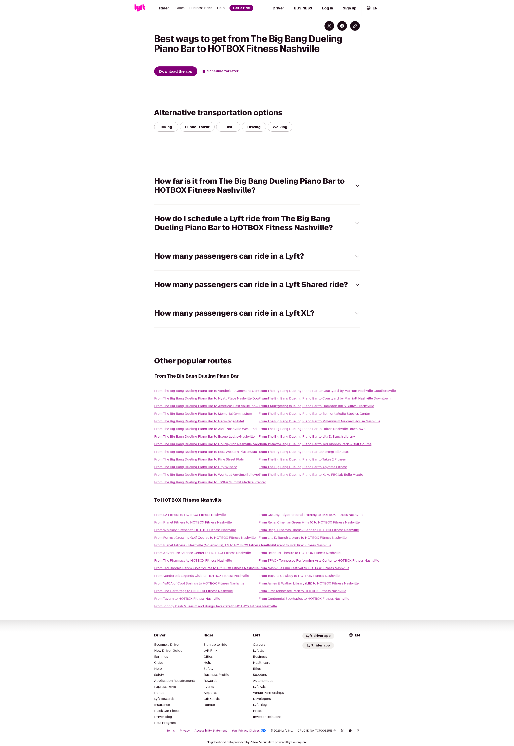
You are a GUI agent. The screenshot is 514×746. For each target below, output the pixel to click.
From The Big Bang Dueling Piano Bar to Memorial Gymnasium (203, 413)
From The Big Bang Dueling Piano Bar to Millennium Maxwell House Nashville (319, 421)
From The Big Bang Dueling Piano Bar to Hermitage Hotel (199, 421)
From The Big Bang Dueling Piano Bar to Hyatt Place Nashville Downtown (211, 398)
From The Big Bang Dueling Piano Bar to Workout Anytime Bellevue (207, 474)
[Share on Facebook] (342, 26)
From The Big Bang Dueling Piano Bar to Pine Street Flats (199, 459)
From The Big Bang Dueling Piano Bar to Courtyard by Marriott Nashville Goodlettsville (327, 390)
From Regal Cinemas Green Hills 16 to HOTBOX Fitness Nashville (309, 522)
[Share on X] (329, 26)
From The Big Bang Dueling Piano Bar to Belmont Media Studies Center (314, 413)
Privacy (185, 731)
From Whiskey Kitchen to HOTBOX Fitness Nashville (195, 530)
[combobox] (371, 8)
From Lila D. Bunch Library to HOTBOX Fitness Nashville (303, 537)
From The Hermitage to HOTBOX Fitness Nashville (193, 591)
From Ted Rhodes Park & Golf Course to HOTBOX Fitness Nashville (206, 568)
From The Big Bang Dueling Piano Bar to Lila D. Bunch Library (307, 436)
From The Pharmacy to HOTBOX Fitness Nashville (193, 560)
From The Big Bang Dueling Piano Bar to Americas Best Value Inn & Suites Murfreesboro (223, 406)
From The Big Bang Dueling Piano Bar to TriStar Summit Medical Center (210, 482)
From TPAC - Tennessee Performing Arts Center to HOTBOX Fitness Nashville (319, 560)
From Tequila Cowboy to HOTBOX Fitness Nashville (299, 575)
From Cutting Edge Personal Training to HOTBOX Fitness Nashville (311, 514)
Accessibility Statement (211, 731)
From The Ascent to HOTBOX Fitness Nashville (295, 545)
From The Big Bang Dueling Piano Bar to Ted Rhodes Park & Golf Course (315, 444)
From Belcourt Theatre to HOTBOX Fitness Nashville (300, 553)
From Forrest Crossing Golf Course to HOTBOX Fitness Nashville (205, 537)
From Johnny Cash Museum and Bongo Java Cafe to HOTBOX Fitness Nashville (215, 606)
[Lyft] (139, 8)
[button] (257, 186)
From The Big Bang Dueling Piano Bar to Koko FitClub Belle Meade (311, 474)
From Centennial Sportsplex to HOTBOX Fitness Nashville (304, 598)
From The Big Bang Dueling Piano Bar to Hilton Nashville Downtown (312, 429)
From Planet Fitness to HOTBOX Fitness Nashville (193, 522)
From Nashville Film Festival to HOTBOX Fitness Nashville (304, 568)
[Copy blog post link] (355, 26)
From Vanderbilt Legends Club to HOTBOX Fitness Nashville (201, 575)
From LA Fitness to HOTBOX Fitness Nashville (190, 514)
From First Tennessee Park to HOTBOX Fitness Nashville (302, 591)
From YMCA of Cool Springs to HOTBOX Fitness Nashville (199, 583)
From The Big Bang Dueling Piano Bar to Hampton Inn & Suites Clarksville (316, 406)
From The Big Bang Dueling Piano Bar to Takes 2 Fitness (302, 459)
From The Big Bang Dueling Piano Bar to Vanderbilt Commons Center (208, 390)
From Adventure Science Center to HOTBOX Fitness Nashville (202, 553)
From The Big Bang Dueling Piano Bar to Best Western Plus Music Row (209, 451)
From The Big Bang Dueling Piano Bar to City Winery (195, 467)
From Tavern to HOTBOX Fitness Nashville (187, 598)
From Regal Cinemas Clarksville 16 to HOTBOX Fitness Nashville (309, 530)
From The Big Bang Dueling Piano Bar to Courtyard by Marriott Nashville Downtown (325, 398)
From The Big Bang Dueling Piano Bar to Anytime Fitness (303, 467)
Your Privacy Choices (246, 731)
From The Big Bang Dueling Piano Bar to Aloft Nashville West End (205, 429)
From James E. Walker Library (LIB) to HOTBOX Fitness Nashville (309, 583)
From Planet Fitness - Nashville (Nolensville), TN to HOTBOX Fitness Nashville (215, 545)
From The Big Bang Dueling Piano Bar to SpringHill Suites (304, 451)
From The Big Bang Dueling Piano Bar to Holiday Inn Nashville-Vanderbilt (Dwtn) (217, 444)
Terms (170, 731)
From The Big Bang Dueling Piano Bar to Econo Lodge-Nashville (204, 436)
